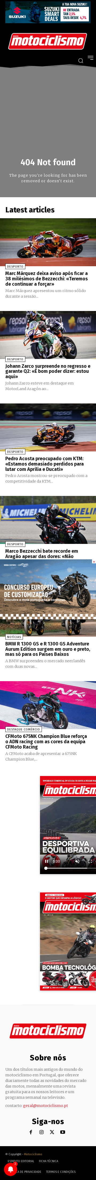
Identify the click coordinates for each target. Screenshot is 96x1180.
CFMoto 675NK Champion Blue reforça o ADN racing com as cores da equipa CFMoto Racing (46, 741)
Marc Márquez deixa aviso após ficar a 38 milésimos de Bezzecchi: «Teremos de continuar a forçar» (46, 278)
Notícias (14, 637)
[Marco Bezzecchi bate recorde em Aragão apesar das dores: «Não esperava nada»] (48, 520)
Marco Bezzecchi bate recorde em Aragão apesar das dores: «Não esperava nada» (41, 556)
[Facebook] (31, 1132)
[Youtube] (63, 1132)
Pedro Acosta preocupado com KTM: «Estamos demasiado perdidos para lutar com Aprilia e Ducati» (44, 464)
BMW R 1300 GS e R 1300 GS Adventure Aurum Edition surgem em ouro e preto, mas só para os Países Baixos (47, 649)
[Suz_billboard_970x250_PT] (48, 21)
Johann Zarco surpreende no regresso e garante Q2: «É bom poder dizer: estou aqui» (47, 371)
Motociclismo (33, 1154)
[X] (52, 1132)
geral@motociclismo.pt (45, 1105)
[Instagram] (41, 1132)
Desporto (15, 266)
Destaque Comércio (23, 729)
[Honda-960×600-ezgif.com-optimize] (48, 618)
